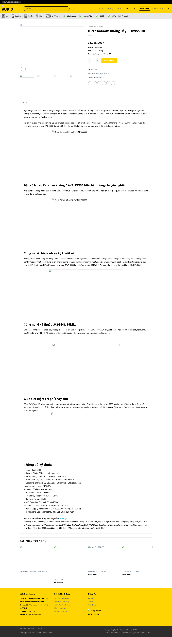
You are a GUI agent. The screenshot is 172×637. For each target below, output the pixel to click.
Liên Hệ (119, 9)
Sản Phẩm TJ (104, 74)
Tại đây (63, 518)
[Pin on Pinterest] (104, 83)
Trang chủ (92, 26)
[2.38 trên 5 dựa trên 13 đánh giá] (120, 39)
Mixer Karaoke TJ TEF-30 (97, 572)
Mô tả (24, 103)
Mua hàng (109, 60)
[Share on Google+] (108, 83)
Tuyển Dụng (92, 605)
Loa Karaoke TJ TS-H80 (130, 572)
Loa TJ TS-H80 (59, 579)
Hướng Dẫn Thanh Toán (62, 605)
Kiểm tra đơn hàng (60, 608)
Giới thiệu (110, 9)
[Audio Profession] (10, 8)
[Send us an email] (155, 2)
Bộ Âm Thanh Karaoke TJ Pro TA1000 (33, 572)
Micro (101, 26)
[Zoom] (23, 69)
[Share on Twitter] (95, 83)
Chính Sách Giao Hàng (61, 602)
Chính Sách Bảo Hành (61, 598)
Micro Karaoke (99, 78)
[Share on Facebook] (90, 83)
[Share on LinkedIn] (113, 83)
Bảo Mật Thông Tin (60, 611)
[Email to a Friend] (99, 83)
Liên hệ (90, 602)
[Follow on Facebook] (153, 2)
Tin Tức (100, 9)
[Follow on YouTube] (158, 2)
